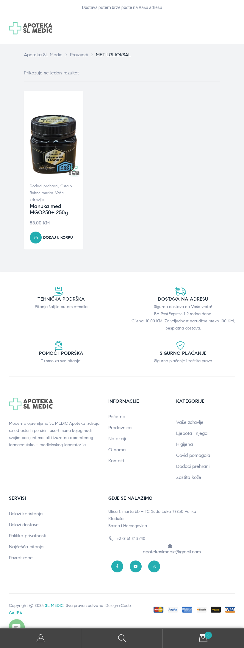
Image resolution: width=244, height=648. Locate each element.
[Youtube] (136, 566)
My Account (40, 638)
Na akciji (117, 438)
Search (121, 638)
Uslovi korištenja (26, 513)
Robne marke (41, 193)
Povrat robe (21, 557)
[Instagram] (154, 566)
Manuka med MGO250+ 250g (49, 209)
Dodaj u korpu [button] (58, 237)
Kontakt (116, 460)
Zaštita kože (188, 477)
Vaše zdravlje (190, 422)
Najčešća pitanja (26, 546)
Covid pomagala (193, 455)
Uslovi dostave (24, 524)
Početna (116, 416)
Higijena (184, 444)
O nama (117, 449)
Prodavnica (120, 427)
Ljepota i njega (191, 433)
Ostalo (66, 186)
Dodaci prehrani (44, 186)
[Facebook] (117, 566)
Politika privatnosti (27, 535)
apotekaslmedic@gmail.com (172, 552)
